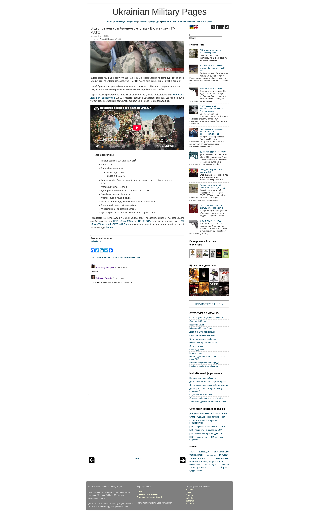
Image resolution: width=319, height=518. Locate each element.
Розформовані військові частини (204, 366)
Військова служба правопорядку (204, 362)
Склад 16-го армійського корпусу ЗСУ (211, 170)
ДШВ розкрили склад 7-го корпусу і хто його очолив (211, 206)
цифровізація (195, 470)
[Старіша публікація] (182, 462)
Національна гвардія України (202, 378)
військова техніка (186, 22)
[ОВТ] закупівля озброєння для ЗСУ (205, 433)
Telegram (190, 495)
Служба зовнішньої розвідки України (206, 398)
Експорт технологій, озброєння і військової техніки (204, 421)
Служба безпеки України (200, 394)
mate (138, 257)
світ (210, 22)
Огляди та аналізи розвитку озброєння (207, 417)
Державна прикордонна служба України (207, 381)
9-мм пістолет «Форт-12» (211, 221)
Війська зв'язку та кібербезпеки (203, 342)
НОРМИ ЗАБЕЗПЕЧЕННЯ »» (209, 304)
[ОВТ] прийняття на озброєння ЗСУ (205, 430)
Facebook (190, 489)
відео (104, 257)
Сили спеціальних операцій (202, 335)
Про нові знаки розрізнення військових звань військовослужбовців (212, 131)
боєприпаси (196, 454)
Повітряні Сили (196, 325)
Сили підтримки (196, 349)
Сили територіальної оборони (203, 339)
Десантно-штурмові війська (202, 332)
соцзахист (143, 22)
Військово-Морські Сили (200, 328)
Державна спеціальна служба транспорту (208, 385)
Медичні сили (195, 353)
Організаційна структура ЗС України (206, 318)
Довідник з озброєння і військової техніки (208, 413)
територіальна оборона (209, 467)
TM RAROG (144, 221)
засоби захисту (114, 257)
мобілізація (119, 22)
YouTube (190, 503)
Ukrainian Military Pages (159, 11)
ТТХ (191, 451)
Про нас (141, 491)
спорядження (128, 257)
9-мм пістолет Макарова (211, 88)
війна (110, 22)
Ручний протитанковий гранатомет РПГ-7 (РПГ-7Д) (212, 186)
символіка (194, 464)
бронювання (211, 455)
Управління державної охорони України (207, 401)
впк (174, 22)
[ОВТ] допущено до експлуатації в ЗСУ (207, 426)
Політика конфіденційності (149, 497)
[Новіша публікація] (91, 462)
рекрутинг (132, 22)
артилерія (221, 451)
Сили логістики (196, 346)
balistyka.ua (95, 241)
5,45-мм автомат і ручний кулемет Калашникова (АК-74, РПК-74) (213, 68)
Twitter (189, 492)
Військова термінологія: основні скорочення (211, 51)
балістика (96, 257)
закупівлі (166, 22)
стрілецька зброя (217, 464)
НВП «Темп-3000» (123, 221)
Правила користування (148, 494)
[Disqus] (137, 294)
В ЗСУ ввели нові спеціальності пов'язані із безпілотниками (211, 108)
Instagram (190, 501)
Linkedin (189, 498)
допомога (201, 22)
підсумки (207, 462)
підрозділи (155, 22)
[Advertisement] (137, 427)
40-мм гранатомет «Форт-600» (214, 152)
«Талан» (108, 227)
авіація (204, 451)
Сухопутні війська (197, 321)
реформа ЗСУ (220, 461)
